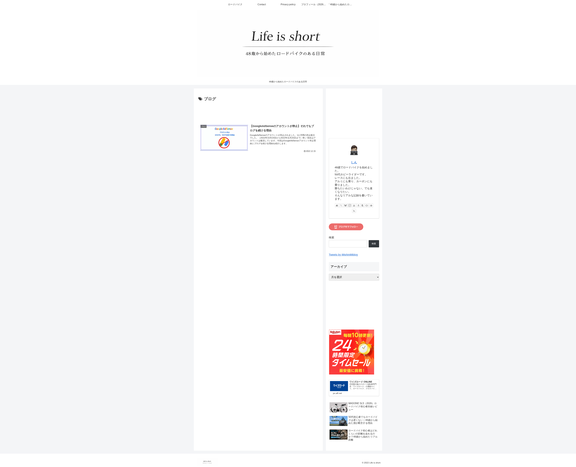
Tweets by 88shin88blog (343, 254)
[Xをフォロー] (341, 205)
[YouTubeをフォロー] (354, 205)
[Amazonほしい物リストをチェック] (358, 205)
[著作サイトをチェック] (337, 205)
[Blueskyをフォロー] (345, 205)
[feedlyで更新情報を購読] (371, 205)
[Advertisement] (258, 110)
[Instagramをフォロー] (350, 205)
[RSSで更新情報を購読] (354, 211)
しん (354, 162)
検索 (331, 237)
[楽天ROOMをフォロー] (362, 205)
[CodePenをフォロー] (367, 205)
